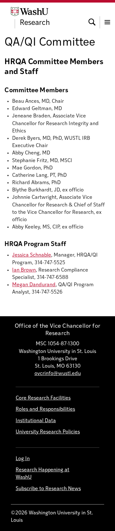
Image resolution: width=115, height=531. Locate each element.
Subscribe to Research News (48, 488)
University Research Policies (48, 432)
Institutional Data (36, 420)
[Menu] (107, 16)
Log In (23, 458)
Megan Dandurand (34, 285)
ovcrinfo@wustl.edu (57, 373)
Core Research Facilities (43, 398)
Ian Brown (24, 270)
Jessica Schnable (31, 255)
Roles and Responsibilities (45, 409)
